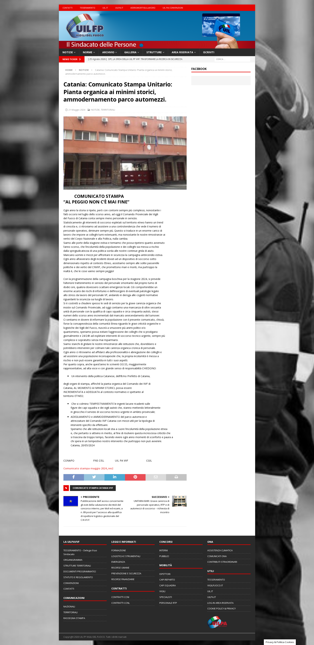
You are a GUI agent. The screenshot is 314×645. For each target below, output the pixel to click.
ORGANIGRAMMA (72, 559)
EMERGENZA (118, 561)
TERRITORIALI (108, 109)
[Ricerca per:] (232, 59)
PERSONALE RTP (168, 602)
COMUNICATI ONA (217, 556)
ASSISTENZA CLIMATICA (220, 550)
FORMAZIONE (118, 550)
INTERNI (163, 550)
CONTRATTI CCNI (120, 597)
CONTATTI (68, 7)
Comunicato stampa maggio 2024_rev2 (88, 468)
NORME (87, 52)
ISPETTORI (164, 574)
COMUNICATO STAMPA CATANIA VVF (93, 488)
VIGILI (162, 591)
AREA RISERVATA (182, 52)
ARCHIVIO (108, 52)
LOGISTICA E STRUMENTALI (125, 556)
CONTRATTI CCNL (120, 602)
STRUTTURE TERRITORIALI (77, 565)
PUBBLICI (164, 556)
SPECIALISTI (165, 597)
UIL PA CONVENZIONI (173, 7)
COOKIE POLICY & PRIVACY (221, 608)
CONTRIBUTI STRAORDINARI (222, 561)
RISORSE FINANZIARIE (122, 579)
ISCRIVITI (208, 52)
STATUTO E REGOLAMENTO (78, 577)
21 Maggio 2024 (77, 109)
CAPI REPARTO (167, 579)
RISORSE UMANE (120, 567)
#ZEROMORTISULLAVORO (142, 7)
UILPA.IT (119, 7)
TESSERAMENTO (87, 7)
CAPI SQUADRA (167, 585)
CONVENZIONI (71, 583)
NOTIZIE (68, 52)
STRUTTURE (154, 52)
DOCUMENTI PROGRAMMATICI (79, 571)
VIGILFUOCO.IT (215, 585)
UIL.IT (105, 7)
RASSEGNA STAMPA (74, 618)
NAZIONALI (69, 606)
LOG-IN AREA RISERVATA (220, 602)
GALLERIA (130, 52)
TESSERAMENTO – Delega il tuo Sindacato (80, 552)
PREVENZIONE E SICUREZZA (126, 573)
